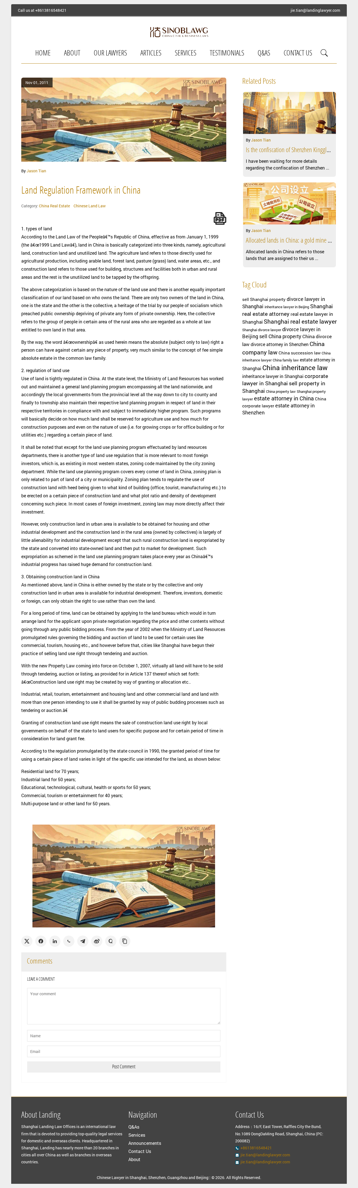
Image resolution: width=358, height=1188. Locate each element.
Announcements (144, 1143)
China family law (286, 360)
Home (43, 53)
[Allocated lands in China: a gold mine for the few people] (289, 203)
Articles (150, 53)
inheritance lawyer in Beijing (287, 306)
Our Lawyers (110, 53)
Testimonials (227, 53)
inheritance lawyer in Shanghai (272, 376)
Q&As (264, 53)
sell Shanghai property (264, 299)
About (72, 53)
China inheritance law (295, 367)
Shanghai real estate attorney (287, 310)
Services (185, 53)
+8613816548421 (51, 10)
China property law (281, 391)
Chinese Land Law (90, 205)
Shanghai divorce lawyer (261, 329)
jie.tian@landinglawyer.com (315, 10)
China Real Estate (54, 205)
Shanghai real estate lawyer (300, 321)
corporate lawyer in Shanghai (285, 379)
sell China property (280, 336)
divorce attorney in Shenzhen (279, 344)
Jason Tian (36, 170)
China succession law (300, 353)
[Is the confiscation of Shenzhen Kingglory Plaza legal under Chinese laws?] (289, 113)
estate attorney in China (284, 398)
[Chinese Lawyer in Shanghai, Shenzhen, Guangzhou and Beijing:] (179, 32)
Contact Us (298, 53)
